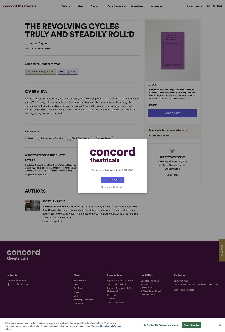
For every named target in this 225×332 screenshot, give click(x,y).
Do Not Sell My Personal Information (161, 325)
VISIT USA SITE (112, 179)
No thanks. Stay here (112, 187)
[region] (112, 325)
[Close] (220, 325)
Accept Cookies (191, 325)
